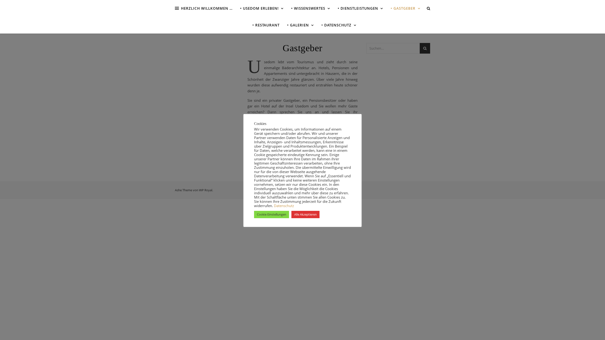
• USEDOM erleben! (259, 8)
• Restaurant (266, 25)
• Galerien (298, 25)
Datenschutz (283, 205)
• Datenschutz (336, 25)
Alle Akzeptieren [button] (305, 214)
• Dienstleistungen (358, 8)
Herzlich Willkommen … (207, 8)
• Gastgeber (403, 8)
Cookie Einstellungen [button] (271, 214)
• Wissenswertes (308, 8)
